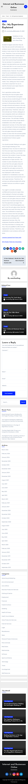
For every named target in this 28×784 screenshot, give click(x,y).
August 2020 (5, 525)
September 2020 (6, 522)
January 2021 (5, 506)
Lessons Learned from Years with (11, 237)
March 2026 (5, 449)
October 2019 (5, 563)
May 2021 (4, 491)
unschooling (10, 31)
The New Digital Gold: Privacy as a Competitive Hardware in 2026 (13, 752)
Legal (3, 627)
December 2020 (6, 510)
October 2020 (5, 518)
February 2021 (6, 503)
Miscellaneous (6, 631)
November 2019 (6, 560)
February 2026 (6, 453)
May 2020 (4, 537)
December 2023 (6, 476)
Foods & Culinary (6, 605)
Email (4, 378)
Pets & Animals (6, 642)
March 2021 (5, 499)
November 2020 (6, 514)
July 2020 (4, 529)
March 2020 (5, 544)
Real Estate (5, 646)
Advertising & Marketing (8, 578)
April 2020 (5, 541)
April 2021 (4, 495)
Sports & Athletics (7, 658)
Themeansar (14, 782)
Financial (4, 601)
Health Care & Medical (8, 616)
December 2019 (6, 556)
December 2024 (6, 468)
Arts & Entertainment (8, 582)
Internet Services (6, 623)
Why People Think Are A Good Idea (11, 242)
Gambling (4, 608)
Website (4, 385)
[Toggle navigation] (2, 6)
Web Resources (6, 673)
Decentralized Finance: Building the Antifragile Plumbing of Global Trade (13, 705)
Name (4, 371)
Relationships (5, 650)
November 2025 (6, 461)
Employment (5, 597)
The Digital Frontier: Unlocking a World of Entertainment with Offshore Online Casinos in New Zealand (13, 437)
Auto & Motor (5, 586)
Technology (5, 661)
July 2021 (4, 484)
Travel (4, 21)
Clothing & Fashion (7, 593)
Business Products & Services (10, 589)
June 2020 (5, 533)
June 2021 (5, 487)
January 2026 (6, 457)
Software (4, 654)
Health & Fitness (6, 612)
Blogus (22, 779)
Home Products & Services (9, 620)
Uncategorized (6, 669)
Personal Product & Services (9, 639)
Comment (5, 350)
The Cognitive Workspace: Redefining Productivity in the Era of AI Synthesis (13, 721)
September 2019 (6, 567)
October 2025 (5, 465)
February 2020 (6, 548)
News (3, 635)
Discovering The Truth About (12, 297)
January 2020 (6, 552)
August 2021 (5, 480)
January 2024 (6, 472)
